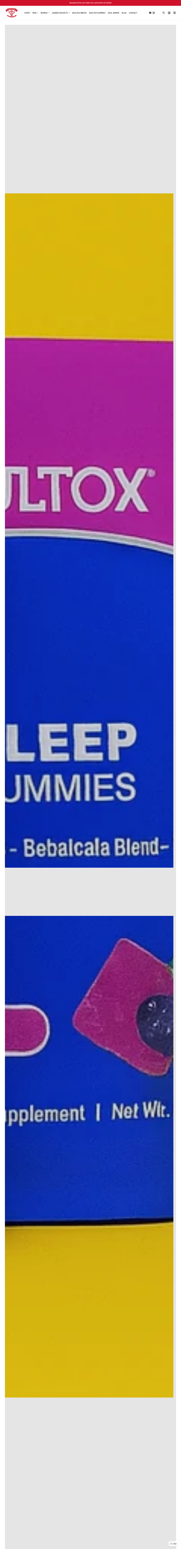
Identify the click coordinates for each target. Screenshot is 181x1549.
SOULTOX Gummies (97, 13)
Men (34, 13)
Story (27, 13)
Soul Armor (113, 13)
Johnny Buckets (60, 13)
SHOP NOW (90, 816)
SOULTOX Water (79, 13)
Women (44, 13)
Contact (133, 13)
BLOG (124, 13)
